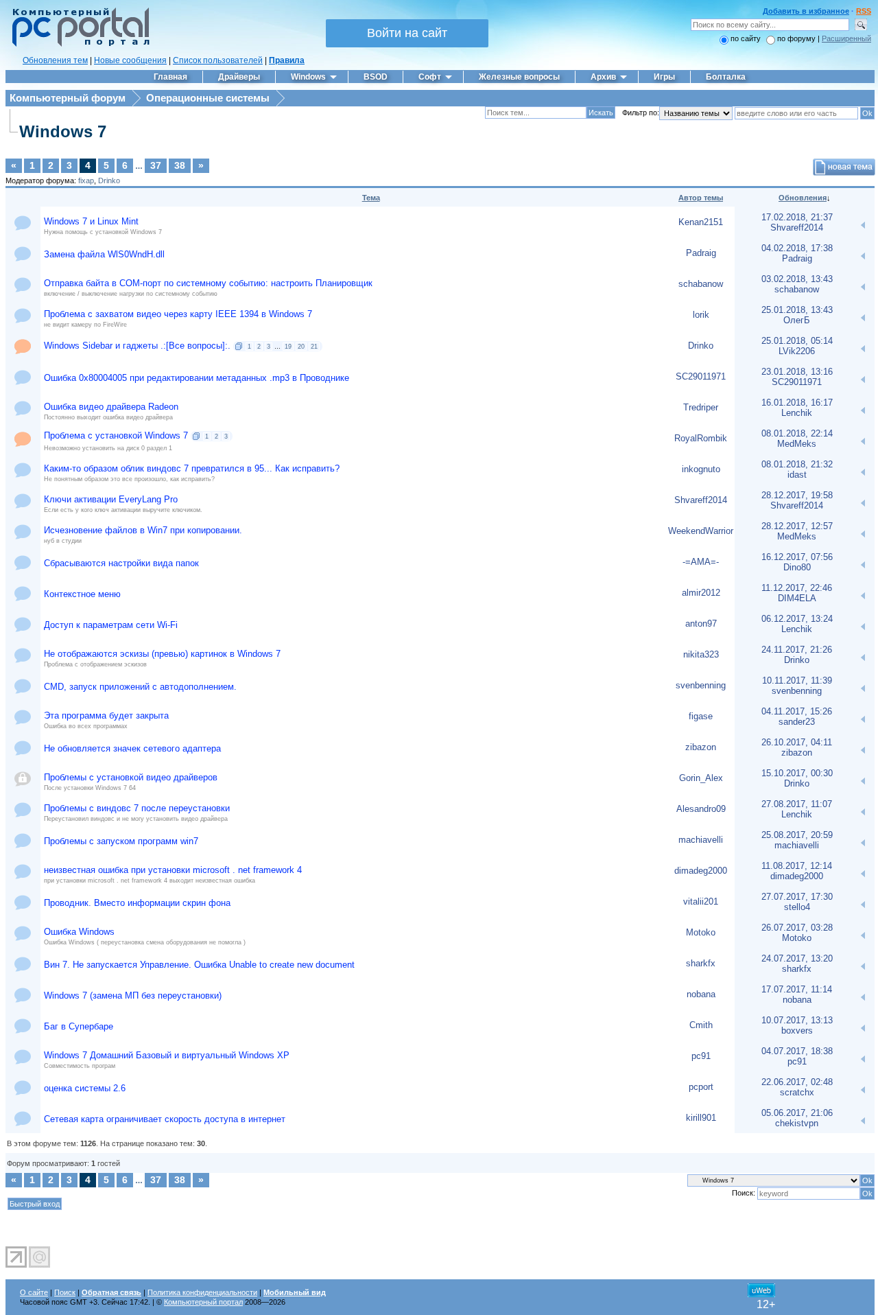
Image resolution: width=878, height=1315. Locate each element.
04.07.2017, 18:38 (797, 1051)
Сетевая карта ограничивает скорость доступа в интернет (164, 1119)
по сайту (746, 38)
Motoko (700, 932)
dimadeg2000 (700, 870)
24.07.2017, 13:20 (797, 958)
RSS (863, 11)
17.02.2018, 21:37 (797, 217)
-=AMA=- (701, 562)
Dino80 (797, 567)
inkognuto (701, 469)
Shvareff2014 (796, 227)
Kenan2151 (700, 222)
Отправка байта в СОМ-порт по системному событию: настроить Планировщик (208, 283)
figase (701, 716)
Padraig (701, 253)
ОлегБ (796, 320)
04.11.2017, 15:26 (796, 711)
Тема (371, 198)
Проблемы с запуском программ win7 (121, 841)
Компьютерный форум (68, 98)
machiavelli (700, 840)
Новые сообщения (130, 60)
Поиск (64, 1292)
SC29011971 (701, 376)
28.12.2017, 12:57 (797, 526)
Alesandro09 (701, 809)
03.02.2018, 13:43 (797, 279)
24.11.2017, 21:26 (796, 649)
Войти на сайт (407, 33)
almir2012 (701, 592)
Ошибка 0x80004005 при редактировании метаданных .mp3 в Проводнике (196, 378)
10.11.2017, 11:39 (797, 680)
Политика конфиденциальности (202, 1292)
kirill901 (701, 1118)
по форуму (797, 38)
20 (301, 346)
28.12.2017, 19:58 (797, 495)
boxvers (797, 1030)
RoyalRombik (700, 438)
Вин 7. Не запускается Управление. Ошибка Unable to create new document (199, 964)
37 (155, 165)
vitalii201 (700, 901)
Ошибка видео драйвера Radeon (111, 407)
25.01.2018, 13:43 (797, 310)
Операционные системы (208, 98)
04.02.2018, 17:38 (797, 248)
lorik (701, 315)
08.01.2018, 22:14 (797, 433)
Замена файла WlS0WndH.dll (104, 254)
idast (797, 474)
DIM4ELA (797, 598)
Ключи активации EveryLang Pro (111, 499)
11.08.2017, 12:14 (796, 866)
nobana (701, 994)
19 (288, 346)
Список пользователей (218, 60)
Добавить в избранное (806, 11)
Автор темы (700, 198)
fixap (86, 180)
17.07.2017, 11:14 (796, 989)
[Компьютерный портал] (77, 44)
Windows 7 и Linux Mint (91, 221)
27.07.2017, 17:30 (797, 897)
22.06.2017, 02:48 (797, 1082)
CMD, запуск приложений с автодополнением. (140, 687)
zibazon (700, 747)
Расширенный (846, 38)
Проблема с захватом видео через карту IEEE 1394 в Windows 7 (178, 314)
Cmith (701, 1025)
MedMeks (796, 444)
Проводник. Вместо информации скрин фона (137, 903)
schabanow (700, 284)
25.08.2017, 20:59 (797, 835)
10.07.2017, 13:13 (797, 1020)
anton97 (701, 623)
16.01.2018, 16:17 (797, 402)
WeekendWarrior (700, 531)
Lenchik (796, 413)
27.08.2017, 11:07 (796, 804)
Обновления (803, 198)
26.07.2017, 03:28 (797, 927)
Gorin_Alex (701, 778)
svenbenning (701, 685)
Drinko (109, 180)
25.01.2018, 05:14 (797, 341)
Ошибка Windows (79, 932)
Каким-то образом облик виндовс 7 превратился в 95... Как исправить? (192, 468)
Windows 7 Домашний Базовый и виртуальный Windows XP (166, 1055)
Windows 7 (62, 131)
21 (314, 346)
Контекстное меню (82, 594)
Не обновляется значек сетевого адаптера (132, 748)
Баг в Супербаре (78, 1026)
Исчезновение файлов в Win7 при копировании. (143, 530)
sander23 (797, 722)
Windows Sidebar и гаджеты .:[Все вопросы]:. (137, 345)
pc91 (701, 1056)
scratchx (797, 1092)
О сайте (34, 1292)
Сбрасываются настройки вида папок (121, 563)
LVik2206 (797, 351)
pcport (701, 1087)
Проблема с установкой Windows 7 (116, 435)
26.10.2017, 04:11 (796, 742)
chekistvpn (796, 1123)
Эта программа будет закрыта (106, 715)
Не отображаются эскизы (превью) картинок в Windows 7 (162, 654)
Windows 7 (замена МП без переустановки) (133, 995)
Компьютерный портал (203, 1302)
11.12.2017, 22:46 (796, 588)
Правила (287, 60)
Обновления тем (55, 60)
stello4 (797, 907)
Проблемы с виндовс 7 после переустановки (137, 808)
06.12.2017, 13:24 (797, 619)
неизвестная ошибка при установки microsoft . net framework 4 (173, 870)
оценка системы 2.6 (85, 1088)
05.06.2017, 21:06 (797, 1113)
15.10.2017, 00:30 (797, 773)
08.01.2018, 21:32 (797, 464)
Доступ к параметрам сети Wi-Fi (111, 625)
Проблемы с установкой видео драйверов (130, 777)
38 (179, 165)
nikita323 (701, 654)
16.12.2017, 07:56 (797, 557)
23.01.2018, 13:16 (797, 371)
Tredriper (700, 407)
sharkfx (700, 963)
